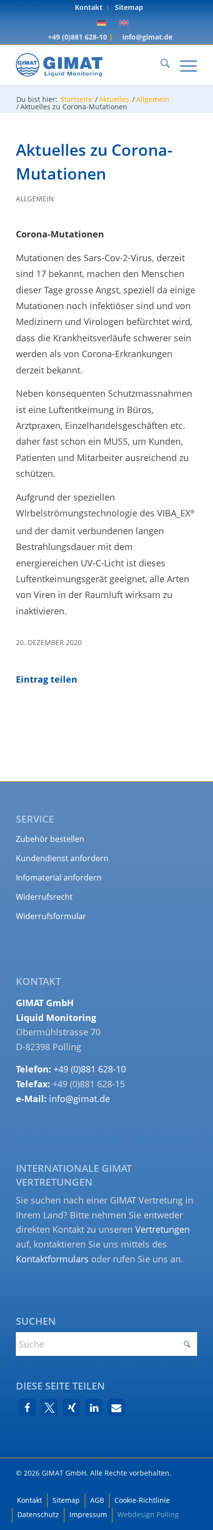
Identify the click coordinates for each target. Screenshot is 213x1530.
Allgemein (35, 198)
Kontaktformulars (52, 1259)
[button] (27, 1407)
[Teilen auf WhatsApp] (91, 711)
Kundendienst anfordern (62, 858)
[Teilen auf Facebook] (31, 711)
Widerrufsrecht (44, 896)
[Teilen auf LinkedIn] (152, 711)
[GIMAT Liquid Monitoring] (88, 65)
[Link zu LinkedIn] (189, 1485)
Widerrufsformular (51, 916)
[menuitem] (89, 7)
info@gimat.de (146, 37)
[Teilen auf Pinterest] (122, 711)
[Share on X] (62, 711)
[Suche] (160, 65)
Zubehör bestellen (50, 839)
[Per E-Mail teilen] (182, 711)
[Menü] (183, 65)
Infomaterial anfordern (59, 877)
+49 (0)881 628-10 (76, 37)
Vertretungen (162, 1229)
